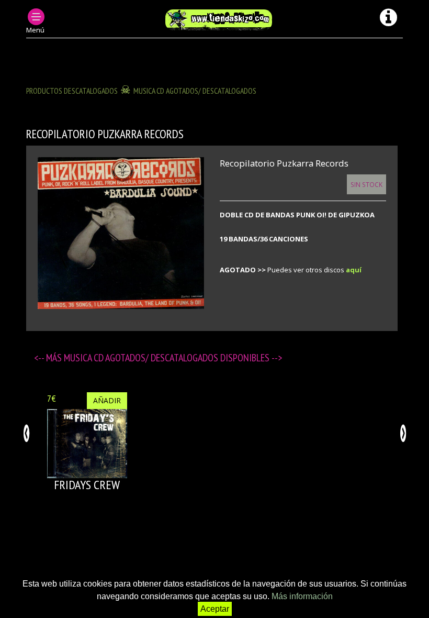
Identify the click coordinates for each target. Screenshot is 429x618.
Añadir (107, 400)
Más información (302, 596)
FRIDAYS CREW (87, 485)
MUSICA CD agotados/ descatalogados (194, 90)
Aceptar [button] (214, 608)
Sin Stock (366, 184)
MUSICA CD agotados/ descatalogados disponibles (168, 358)
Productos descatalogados (72, 90)
